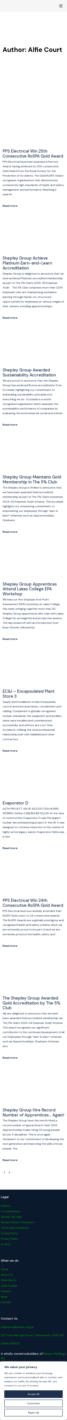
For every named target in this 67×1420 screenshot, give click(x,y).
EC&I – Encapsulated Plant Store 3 (28, 694)
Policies (5, 1206)
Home (4, 1269)
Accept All (33, 1394)
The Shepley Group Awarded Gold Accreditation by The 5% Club (31, 1003)
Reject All (33, 1412)
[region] (33, 1390)
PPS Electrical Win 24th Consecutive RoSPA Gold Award (33, 903)
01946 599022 (10, 1343)
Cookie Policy (9, 1233)
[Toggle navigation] (53, 6)
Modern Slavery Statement (18, 1222)
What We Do (9, 1280)
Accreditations (10, 1211)
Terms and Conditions (15, 1228)
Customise (33, 1403)
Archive (5, 1244)
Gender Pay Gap (11, 1217)
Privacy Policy (9, 1239)
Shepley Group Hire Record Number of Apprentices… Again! (33, 1113)
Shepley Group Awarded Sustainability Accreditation (29, 373)
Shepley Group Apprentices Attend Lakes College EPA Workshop (30, 589)
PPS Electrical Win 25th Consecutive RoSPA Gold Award (33, 154)
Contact (6, 1302)
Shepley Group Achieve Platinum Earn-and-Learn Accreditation (27, 263)
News (4, 1296)
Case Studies (9, 1285)
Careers (6, 1291)
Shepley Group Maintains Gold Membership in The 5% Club (32, 480)
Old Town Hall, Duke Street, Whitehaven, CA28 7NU (32, 1335)
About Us (7, 1275)
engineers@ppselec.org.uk (17, 1327)
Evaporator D (15, 803)
